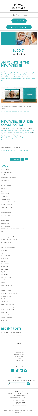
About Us (19, 348)
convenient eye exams (8, 177)
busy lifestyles (5, 169)
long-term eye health (8, 207)
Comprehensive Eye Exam (9, 71)
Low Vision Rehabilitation (9, 293)
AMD (3, 234)
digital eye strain (6, 180)
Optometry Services (7, 304)
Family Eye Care (25, 75)
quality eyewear (6, 218)
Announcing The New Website (15, 64)
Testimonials (19, 356)
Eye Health (4, 269)
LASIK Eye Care (15, 77)
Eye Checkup (27, 73)
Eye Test (16, 75)
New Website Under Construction (17, 123)
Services (19, 350)
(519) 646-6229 (20, 15)
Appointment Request (19, 27)
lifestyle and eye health (8, 202)
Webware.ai (19, 412)
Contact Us (19, 360)
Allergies (4, 231)
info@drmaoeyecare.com (19, 405)
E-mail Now (19, 21)
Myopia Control (16, 78)
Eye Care (4, 250)
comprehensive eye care (9, 239)
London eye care (6, 204)
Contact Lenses (24, 71)
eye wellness (5, 274)
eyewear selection (7, 277)
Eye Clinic (4, 261)
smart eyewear (6, 223)
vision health (5, 315)
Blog (19, 358)
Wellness (4, 323)
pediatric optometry (7, 307)
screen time (5, 220)
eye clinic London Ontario (9, 183)
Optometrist (26, 78)
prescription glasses (7, 309)
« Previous (15, 159)
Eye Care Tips (5, 255)
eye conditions (6, 185)
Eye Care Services (16, 73)
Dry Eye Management (8, 247)
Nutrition (4, 299)
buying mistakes (6, 172)
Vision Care (4, 312)
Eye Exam (4, 266)
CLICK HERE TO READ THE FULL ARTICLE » (15, 112)
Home (19, 346)
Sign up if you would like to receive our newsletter (19, 380)
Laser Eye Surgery (7, 285)
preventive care (6, 212)
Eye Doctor (9, 75)
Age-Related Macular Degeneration (12, 229)
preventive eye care (7, 215)
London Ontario (6, 290)
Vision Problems (6, 317)
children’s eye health (7, 237)
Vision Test (4, 320)
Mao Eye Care (5, 210)
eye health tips (6, 188)
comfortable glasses (7, 175)
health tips (4, 196)
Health (3, 282)
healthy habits (5, 199)
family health (5, 194)
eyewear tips (5, 191)
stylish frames (5, 226)
